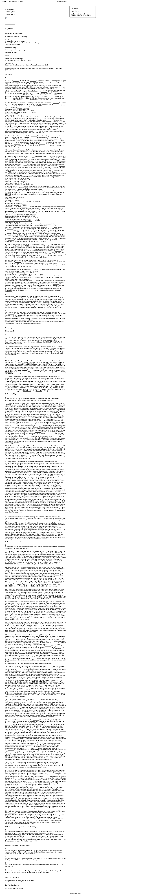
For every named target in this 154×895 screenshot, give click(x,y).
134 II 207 (41, 384)
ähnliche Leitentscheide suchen (80, 14)
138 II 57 (14, 580)
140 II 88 (37, 685)
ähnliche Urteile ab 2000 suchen (81, 15)
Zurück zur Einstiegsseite (9, 1)
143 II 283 (39, 391)
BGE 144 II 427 (52, 578)
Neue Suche (75, 11)
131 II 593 (25, 580)
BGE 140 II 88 (50, 609)
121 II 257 (61, 609)
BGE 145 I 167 (28, 528)
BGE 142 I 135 (22, 370)
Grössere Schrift (62, 1)
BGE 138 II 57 (10, 597)
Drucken (20, 1)
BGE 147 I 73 (12, 373)
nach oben (78, 893)
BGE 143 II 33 (47, 387)
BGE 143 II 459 (28, 384)
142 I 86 (40, 528)
